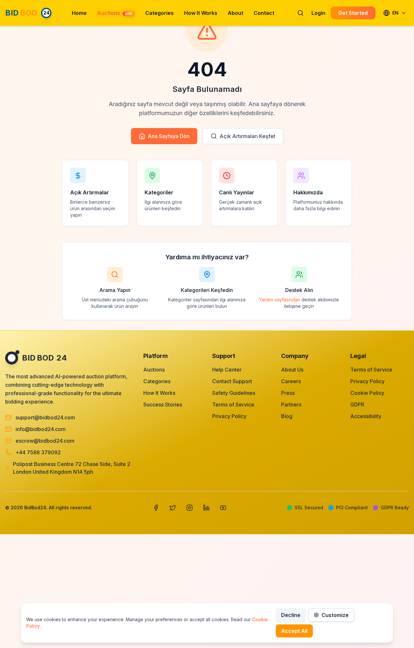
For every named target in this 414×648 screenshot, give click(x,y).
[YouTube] (223, 507)
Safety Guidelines (233, 393)
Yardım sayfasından (279, 299)
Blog (286, 416)
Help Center (227, 369)
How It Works (159, 393)
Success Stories (162, 404)
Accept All (294, 631)
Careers (291, 381)
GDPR (357, 404)
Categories (156, 381)
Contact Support (232, 381)
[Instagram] (189, 507)
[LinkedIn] (206, 507)
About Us (292, 369)
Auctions (154, 369)
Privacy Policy (229, 416)
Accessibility (365, 416)
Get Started (353, 13)
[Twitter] (173, 507)
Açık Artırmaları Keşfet (247, 136)
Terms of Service (233, 404)
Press (288, 393)
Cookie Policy (367, 393)
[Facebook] (156, 507)
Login (318, 13)
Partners (291, 404)
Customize (335, 615)
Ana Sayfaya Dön (169, 136)
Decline (290, 615)
